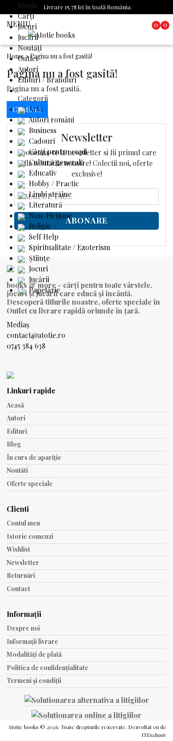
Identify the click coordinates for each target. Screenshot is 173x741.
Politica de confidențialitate (47, 667)
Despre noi (23, 628)
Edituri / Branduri (47, 79)
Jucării (28, 37)
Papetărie (43, 289)
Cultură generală (55, 162)
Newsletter (23, 562)
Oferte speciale (30, 483)
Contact (18, 588)
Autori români (50, 119)
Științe (38, 258)
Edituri (17, 431)
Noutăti (17, 470)
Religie (39, 226)
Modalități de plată (34, 654)
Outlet (28, 58)
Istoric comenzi (30, 536)
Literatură (44, 204)
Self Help (43, 236)
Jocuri (27, 26)
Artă (35, 109)
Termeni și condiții (34, 680)
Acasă (15, 405)
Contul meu (23, 523)
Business (41, 130)
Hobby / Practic (53, 183)
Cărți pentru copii (57, 151)
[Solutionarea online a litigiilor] (86, 714)
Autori (28, 69)
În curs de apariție (34, 457)
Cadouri (41, 140)
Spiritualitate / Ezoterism (68, 247)
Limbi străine (49, 194)
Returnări (21, 575)
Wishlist (18, 549)
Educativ (42, 172)
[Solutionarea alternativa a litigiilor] (86, 701)
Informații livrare (32, 641)
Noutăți (30, 47)
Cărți (26, 15)
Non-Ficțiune (49, 215)
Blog (14, 444)
